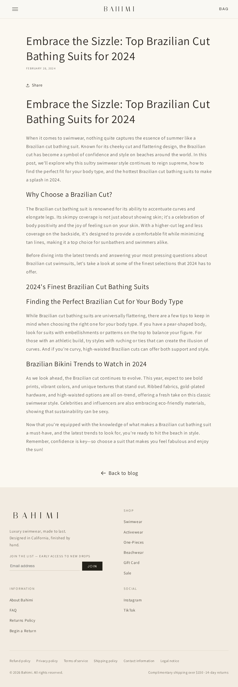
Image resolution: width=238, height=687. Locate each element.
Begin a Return (23, 630)
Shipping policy (106, 661)
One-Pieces (134, 542)
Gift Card (131, 562)
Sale (127, 573)
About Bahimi (21, 600)
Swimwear (133, 521)
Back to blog (123, 473)
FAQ (13, 610)
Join (92, 566)
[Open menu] (15, 9)
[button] (223, 9)
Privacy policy (47, 661)
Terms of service (76, 661)
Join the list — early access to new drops (50, 556)
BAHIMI (120, 9)
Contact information (139, 661)
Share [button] (37, 85)
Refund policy (20, 661)
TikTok (130, 610)
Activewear (133, 532)
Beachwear (134, 552)
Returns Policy (22, 620)
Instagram (133, 600)
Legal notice (170, 661)
